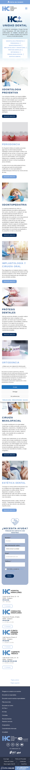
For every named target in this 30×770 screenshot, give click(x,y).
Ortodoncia (15, 52)
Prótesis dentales (15, 49)
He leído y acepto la (15, 570)
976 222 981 (5, 640)
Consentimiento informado (9, 728)
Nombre (8, 537)
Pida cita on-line (6, 702)
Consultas (5, 715)
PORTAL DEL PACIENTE (16, 2)
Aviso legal (25, 399)
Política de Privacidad (17, 399)
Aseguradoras (6, 725)
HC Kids (4, 711)
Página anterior (15, 680)
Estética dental (15, 56)
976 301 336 (5, 661)
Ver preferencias (15, 396)
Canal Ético (24, 764)
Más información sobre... (12, 545)
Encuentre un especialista (9, 695)
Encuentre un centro (7, 705)
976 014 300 (5, 620)
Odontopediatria (15, 45)
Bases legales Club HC (9, 764)
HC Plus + (5, 708)
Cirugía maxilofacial (14, 54)
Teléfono (8, 561)
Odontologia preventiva (15, 41)
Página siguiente (15, 683)
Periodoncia (14, 43)
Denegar (15, 391)
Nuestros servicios (7, 721)
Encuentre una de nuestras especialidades (13, 698)
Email (7, 553)
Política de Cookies (6, 399)
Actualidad (5, 732)
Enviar (9, 576)
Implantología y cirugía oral (15, 47)
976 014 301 (5, 600)
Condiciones (23, 761)
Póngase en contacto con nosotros (11, 691)
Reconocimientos (7, 719)
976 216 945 (13, 661)
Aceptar (15, 387)
